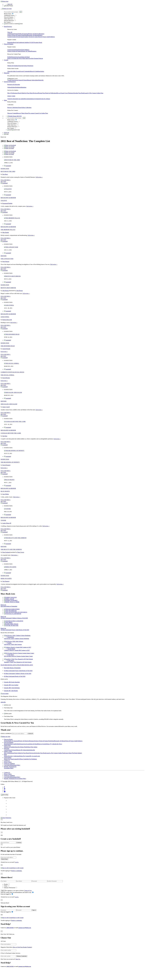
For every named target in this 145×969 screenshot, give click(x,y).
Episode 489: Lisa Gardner (11, 685)
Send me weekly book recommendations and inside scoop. (16, 892)
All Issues (24, 80)
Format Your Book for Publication (47, 93)
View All (9, 32)
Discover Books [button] (8, 739)
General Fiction (11, 49)
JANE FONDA (5, 317)
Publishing (18, 87)
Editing (13, 87)
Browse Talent (21, 113)
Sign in (3, 890)
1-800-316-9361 (10, 927)
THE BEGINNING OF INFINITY (10, 462)
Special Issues (18, 80)
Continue (19, 842)
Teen (22, 49)
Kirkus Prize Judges (32, 747)
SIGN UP (30, 733)
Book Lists (12, 744)
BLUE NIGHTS (5, 491)
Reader (6, 884)
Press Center (23, 759)
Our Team (10, 759)
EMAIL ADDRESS (6, 733)
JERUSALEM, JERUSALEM (9, 404)
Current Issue (10, 80)
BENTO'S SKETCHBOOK (8, 287)
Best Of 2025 (30, 42)
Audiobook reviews (9, 15)
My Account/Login (35, 756)
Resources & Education (13, 84)
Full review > (39, 177)
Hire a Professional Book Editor (12, 753)
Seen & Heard (26, 57)
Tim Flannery (5, 581)
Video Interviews (8, 18)
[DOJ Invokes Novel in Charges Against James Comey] (19, 653)
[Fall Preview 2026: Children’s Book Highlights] (17, 635)
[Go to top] (4, 795)
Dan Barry (5, 174)
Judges (42, 71)
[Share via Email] (9, 148)
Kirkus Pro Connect (24, 756)
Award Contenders (25, 71)
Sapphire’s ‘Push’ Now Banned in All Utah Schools (17, 662)
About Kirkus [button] (7, 757)
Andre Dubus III (6, 523)
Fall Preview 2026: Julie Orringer (13, 644)
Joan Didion (5, 494)
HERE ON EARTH (6, 578)
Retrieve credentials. (16, 870)
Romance (41, 33)
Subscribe (40, 80)
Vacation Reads (38, 42)
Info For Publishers (32, 759)
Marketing (23, 87)
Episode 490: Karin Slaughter (12, 682)
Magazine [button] (6, 73)
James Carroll (6, 407)
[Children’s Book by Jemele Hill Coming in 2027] (17, 647)
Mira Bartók (5, 232)
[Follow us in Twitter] (4, 788)
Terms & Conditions (9, 763)
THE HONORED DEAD (8, 346)
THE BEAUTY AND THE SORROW (11, 549)
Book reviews (8, 13)
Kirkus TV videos (50, 744)
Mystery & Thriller (26, 51)
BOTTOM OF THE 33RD (8, 171)
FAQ (18, 759)
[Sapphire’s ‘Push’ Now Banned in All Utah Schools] (18, 659)
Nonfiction (24, 35)
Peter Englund (6, 552)
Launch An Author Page (41, 113)
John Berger (5, 290)
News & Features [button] (8, 44)
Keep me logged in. (6, 894)
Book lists (15, 42)
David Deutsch (6, 465)
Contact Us (7, 772)
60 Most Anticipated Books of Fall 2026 (14, 676)
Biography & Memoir (33, 35)
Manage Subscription (32, 80)
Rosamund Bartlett (7, 203)
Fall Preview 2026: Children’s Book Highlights (16, 638)
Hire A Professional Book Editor (16, 93)
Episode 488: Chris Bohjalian (12, 688)
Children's (52, 36)
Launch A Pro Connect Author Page (93, 93)
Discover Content (12, 113)
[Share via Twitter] (9, 146)
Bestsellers (10, 42)
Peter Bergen (5, 261)
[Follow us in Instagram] (4, 790)
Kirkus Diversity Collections (11, 756)
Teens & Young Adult (43, 36)
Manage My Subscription (23, 750)
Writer (6, 886)
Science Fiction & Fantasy (14, 35)
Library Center (11, 96)
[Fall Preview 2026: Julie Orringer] (13, 641)
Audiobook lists (22, 42)
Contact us (7, 760)
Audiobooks (10, 33)
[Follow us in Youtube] (4, 791)
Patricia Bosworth (7, 319)
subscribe (3, 702)
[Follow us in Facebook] (4, 787)
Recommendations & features (32, 98)
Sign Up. (18, 959)
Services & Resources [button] (10, 81)
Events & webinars (45, 98)
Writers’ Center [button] (8, 751)
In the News (19, 58)
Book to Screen (11, 58)
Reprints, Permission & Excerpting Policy (10, 767)
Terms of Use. (28, 890)
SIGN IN (9, 4)
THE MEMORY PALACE (8, 229)
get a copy (3, 181)
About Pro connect (30, 113)
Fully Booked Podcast (37, 58)
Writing (9, 87)
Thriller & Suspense (23, 33)
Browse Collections (12, 107)
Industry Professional (10, 887)
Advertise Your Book (78, 93)
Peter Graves (20, 552)
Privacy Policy (8, 762)
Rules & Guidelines (35, 71)
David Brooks (6, 378)
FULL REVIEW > (6, 180)
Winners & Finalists (12, 65)
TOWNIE (3, 520)
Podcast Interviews (9, 20)
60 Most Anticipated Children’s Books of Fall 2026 (14, 618)
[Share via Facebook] (10, 145)
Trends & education (12, 98)
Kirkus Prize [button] (7, 745)
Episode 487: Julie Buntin (11, 690)
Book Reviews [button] (8, 26)
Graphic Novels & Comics (31, 36)
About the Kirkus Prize (24, 65)
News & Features (9, 17)
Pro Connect (7, 22)
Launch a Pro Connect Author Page (55, 753)
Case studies (21, 98)
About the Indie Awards (13, 71)
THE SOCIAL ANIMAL (7, 375)
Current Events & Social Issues (15, 36)
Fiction (16, 33)
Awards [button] (6, 60)
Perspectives (14, 57)
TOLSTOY (4, 200)
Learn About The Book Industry (73, 753)
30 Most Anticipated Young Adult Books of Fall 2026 (15, 630)
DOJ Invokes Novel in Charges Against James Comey (18, 656)
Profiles (9, 57)
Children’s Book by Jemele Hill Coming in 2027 (17, 650)
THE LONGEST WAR (7, 258)
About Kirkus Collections (24, 107)
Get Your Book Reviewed (31, 93)
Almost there (4, 859)
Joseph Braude (6, 348)
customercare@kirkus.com (24, 927)
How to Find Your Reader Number (22, 947)
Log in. (17, 862)
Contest (15, 759)
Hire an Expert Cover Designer (64, 93)
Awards (20, 57)
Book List (3, 604)
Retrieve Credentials (22, 956)
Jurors (31, 65)
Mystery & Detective (33, 33)
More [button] (5, 100)
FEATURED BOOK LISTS (8, 665)
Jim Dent (4, 436)
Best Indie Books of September (9, 606)
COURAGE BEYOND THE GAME (11, 433)
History (40, 35)
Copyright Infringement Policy (12, 765)
